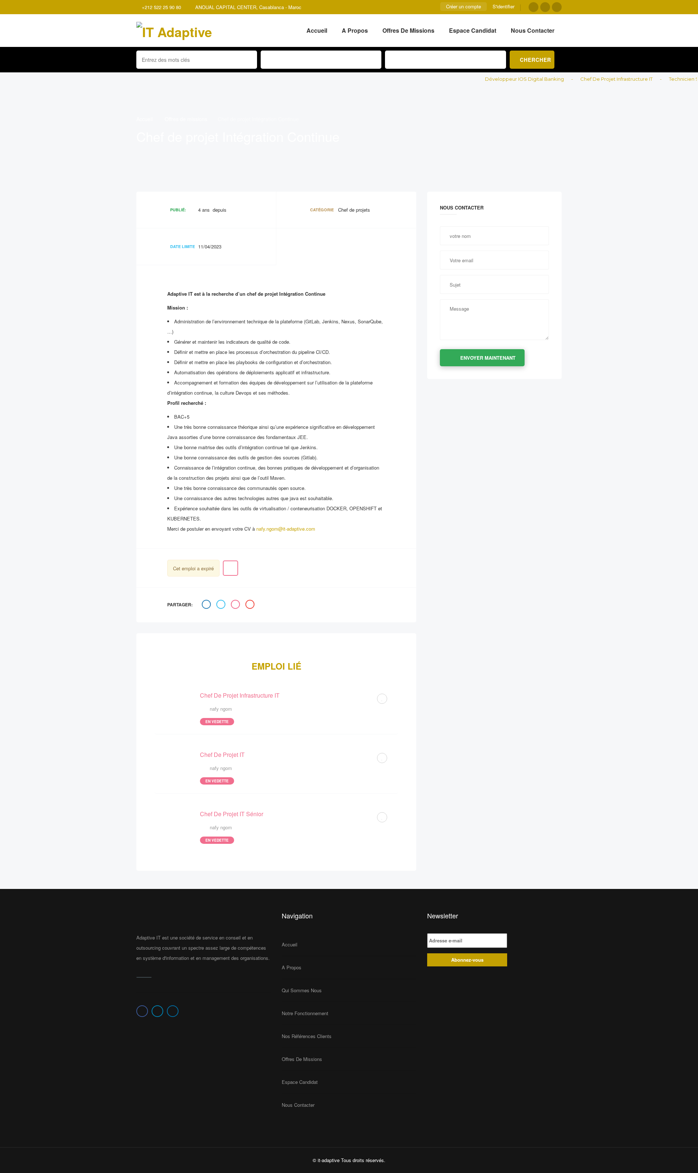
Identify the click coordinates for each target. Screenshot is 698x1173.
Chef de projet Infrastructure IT (600, 79)
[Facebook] (533, 7)
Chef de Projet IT (222, 754)
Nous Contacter (532, 30)
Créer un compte (463, 6)
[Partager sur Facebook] (207, 605)
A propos (355, 30)
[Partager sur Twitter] (221, 605)
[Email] (250, 605)
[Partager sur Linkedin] (236, 605)
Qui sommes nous (302, 990)
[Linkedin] (557, 7)
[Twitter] (545, 7)
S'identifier (503, 6)
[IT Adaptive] (174, 30)
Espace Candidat (472, 30)
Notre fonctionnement (305, 1013)
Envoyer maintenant (488, 357)
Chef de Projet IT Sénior (231, 814)
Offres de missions (408, 30)
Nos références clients (307, 1036)
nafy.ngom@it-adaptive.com (285, 528)
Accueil (316, 30)
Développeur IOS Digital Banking (508, 79)
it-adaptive (329, 1160)
